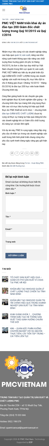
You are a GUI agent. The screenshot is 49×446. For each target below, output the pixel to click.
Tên (8, 217)
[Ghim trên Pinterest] (32, 153)
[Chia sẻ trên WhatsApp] (12, 153)
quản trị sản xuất (22, 55)
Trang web (10, 242)
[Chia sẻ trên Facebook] (17, 153)
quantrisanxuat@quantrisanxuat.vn (22, 427)
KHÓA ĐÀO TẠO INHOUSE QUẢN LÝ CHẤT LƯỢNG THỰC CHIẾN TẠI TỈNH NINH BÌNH (27, 291)
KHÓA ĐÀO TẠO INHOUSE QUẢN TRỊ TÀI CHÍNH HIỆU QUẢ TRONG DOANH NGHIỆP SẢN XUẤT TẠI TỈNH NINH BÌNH (28, 304)
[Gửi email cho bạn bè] (27, 153)
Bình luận (10, 193)
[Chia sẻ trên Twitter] (22, 153)
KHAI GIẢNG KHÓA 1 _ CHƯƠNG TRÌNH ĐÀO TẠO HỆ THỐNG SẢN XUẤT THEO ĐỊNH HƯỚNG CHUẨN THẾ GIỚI (26, 318)
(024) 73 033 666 (17, 415)
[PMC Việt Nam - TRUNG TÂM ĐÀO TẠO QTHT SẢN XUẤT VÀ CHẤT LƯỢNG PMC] (24, 10)
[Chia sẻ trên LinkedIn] (37, 153)
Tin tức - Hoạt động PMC (13, 19)
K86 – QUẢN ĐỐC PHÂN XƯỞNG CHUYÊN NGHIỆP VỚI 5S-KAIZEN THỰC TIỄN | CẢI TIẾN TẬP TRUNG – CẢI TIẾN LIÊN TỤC (27, 332)
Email (8, 229)
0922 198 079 (14, 421)
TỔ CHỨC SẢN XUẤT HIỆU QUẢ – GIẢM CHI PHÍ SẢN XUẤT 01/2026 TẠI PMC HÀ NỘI (26, 280)
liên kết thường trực (17, 166)
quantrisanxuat (30, 42)
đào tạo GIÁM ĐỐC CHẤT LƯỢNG (18, 113)
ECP (31, 442)
